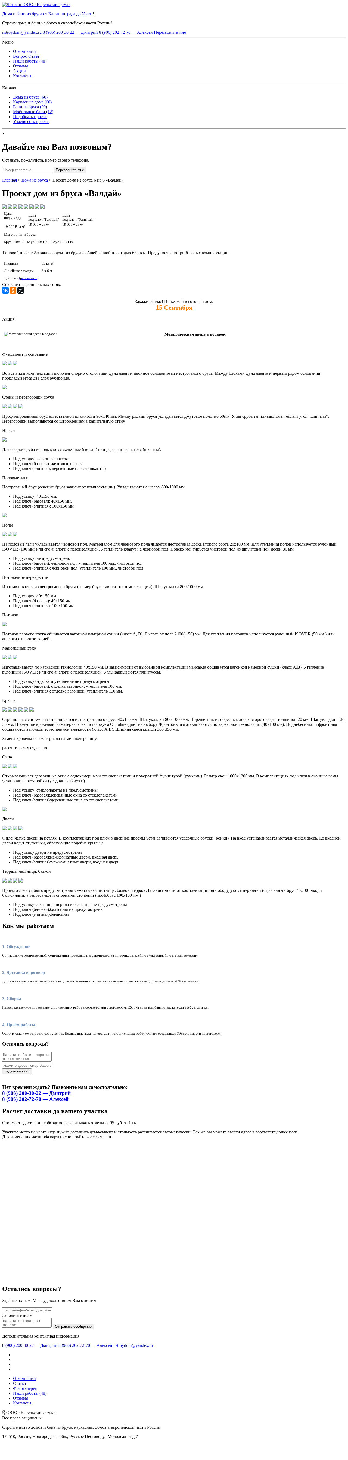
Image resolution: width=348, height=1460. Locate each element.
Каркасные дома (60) (32, 102)
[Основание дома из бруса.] (10, 364)
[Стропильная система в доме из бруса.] (4, 710)
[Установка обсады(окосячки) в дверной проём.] (10, 828)
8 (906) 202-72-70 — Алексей (126, 32)
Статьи (19, 1383)
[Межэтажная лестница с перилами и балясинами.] (10, 881)
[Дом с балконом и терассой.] (15, 881)
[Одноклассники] (13, 290)
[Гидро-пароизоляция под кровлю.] (10, 710)
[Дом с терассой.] (20, 881)
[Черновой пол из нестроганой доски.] (4, 535)
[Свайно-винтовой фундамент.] (15, 364)
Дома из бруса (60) (30, 97)
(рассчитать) (28, 278)
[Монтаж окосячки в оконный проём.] (15, 766)
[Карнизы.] (31, 710)
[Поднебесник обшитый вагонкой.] (26, 710)
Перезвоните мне (170, 32)
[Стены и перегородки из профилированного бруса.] (4, 407)
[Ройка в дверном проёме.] (4, 828)
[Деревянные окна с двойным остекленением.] (4, 766)
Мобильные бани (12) (33, 111)
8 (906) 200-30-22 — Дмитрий (70, 32)
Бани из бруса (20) (30, 106)
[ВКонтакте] (5, 290)
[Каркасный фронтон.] (20, 710)
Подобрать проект (30, 116)
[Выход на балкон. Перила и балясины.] (4, 881)
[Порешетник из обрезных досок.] (15, 710)
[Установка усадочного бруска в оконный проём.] (10, 766)
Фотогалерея (25, 1388)
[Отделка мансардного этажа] (10, 658)
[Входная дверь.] (20, 828)
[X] (20, 290)
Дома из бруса (34, 180)
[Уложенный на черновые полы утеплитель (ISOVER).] (15, 535)
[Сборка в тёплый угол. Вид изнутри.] (15, 407)
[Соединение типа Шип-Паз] (10, 407)
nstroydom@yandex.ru (22, 32)
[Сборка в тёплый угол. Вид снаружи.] (20, 407)
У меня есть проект (31, 121)
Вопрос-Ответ (26, 56)
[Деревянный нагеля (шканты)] (4, 440)
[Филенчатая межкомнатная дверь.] (15, 828)
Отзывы (20, 66)
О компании (24, 51)
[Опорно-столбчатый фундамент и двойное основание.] (4, 364)
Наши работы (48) (29, 61)
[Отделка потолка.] (4, 624)
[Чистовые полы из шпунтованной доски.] (10, 535)
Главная (9, 180)
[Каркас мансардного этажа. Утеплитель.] (4, 658)
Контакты (22, 75)
